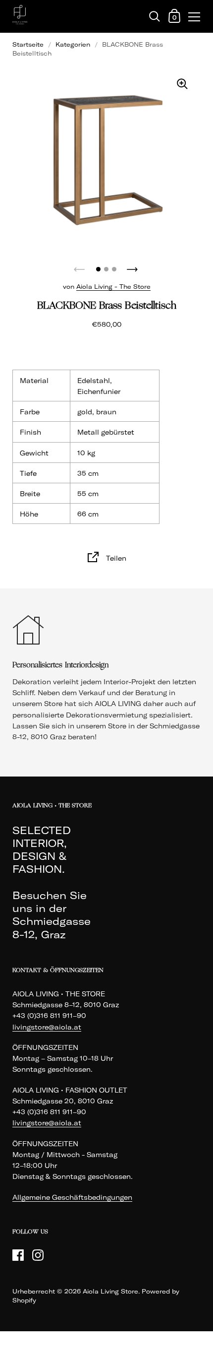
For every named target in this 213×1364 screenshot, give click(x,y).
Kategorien (72, 44)
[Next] (133, 266)
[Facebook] (18, 1255)
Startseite (28, 44)
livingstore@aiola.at (46, 1027)
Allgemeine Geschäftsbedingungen (72, 1197)
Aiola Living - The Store (113, 286)
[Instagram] (38, 1255)
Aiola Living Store (110, 1291)
